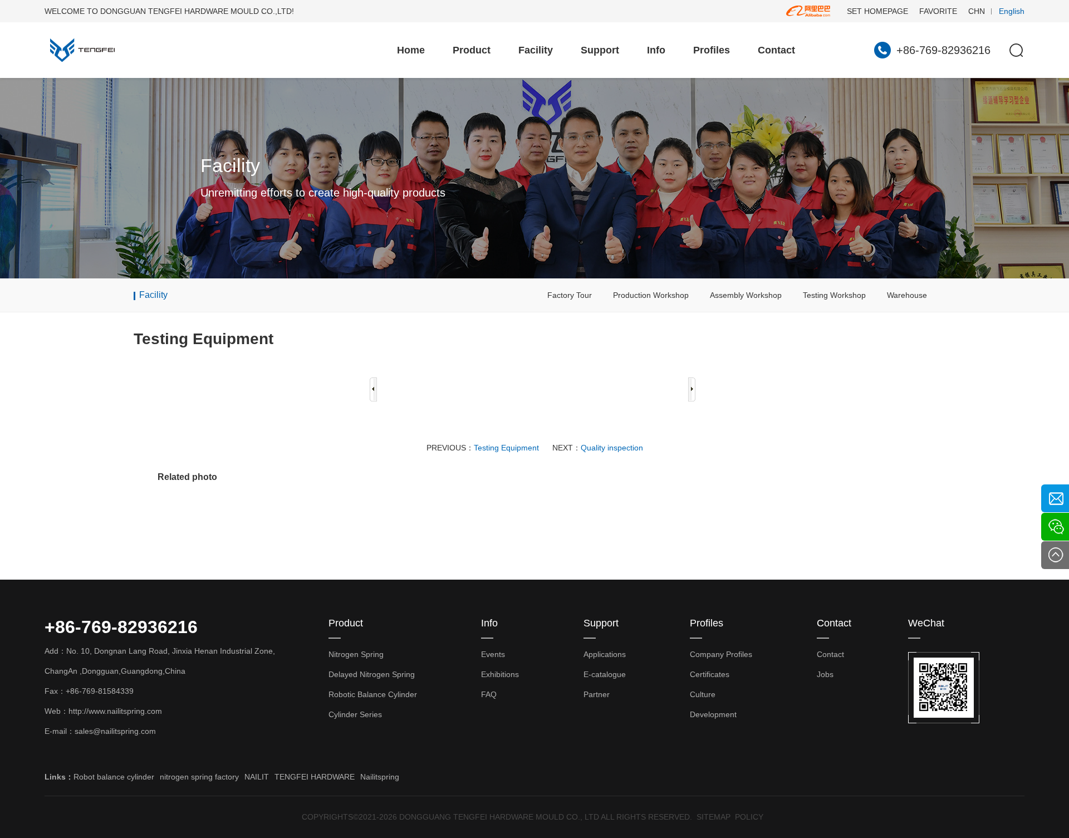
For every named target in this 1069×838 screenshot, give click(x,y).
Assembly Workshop (746, 295)
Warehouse (907, 295)
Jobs (825, 674)
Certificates (709, 674)
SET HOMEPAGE (877, 11)
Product (472, 50)
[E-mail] (1055, 498)
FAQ (489, 694)
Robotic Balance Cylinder (372, 694)
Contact (776, 50)
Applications (604, 654)
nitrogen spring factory (199, 776)
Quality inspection (612, 447)
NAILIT (256, 776)
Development (713, 714)
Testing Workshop (834, 295)
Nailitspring (379, 776)
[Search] (1016, 50)
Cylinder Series (355, 714)
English (1011, 11)
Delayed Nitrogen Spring (371, 674)
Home (411, 50)
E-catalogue (604, 674)
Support (600, 50)
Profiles (711, 50)
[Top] (1055, 555)
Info (656, 50)
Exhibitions (500, 674)
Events (493, 654)
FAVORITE (938, 11)
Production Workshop (651, 295)
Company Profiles (721, 654)
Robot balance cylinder (113, 776)
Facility (535, 50)
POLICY (749, 816)
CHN (976, 11)
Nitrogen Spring (356, 654)
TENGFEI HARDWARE (314, 776)
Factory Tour (569, 295)
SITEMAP (713, 816)
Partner (596, 694)
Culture (702, 694)
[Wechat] (1055, 527)
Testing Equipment (506, 447)
